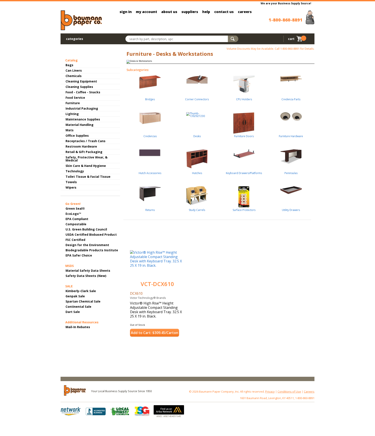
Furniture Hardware (291, 136)
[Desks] (197, 113)
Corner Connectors (197, 99)
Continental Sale (78, 306)
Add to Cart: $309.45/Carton (154, 333)
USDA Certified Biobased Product (91, 234)
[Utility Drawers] (291, 188)
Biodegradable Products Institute (92, 250)
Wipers (71, 187)
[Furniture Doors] (244, 121)
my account (146, 11)
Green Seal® (75, 208)
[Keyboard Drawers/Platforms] (244, 152)
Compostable (76, 224)
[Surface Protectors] (244, 195)
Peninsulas (291, 173)
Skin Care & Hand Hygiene (86, 166)
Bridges (150, 99)
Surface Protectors (244, 210)
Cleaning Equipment (81, 81)
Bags (69, 65)
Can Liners (74, 70)
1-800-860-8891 (286, 20)
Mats (70, 130)
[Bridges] (150, 80)
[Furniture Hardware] (291, 115)
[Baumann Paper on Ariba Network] (169, 410)
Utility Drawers (291, 210)
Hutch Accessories (150, 173)
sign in (126, 11)
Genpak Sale (75, 296)
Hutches (197, 173)
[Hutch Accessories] (150, 151)
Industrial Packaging (82, 108)
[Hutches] (197, 157)
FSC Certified (75, 240)
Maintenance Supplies (83, 119)
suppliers (189, 11)
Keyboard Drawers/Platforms (244, 173)
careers (245, 11)
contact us (224, 11)
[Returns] (150, 192)
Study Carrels (197, 210)
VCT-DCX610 (157, 284)
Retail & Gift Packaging (84, 152)
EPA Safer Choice (79, 255)
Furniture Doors (244, 136)
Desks (197, 136)
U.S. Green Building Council (86, 229)
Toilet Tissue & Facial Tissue (88, 176)
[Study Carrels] (197, 194)
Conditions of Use (289, 391)
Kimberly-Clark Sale (81, 291)
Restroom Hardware (81, 146)
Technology (75, 171)
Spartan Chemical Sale (83, 301)
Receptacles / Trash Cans (85, 141)
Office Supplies (77, 135)
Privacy (270, 391)
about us (169, 11)
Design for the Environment (87, 245)
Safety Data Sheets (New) (86, 276)
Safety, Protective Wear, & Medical (86, 158)
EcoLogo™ (73, 214)
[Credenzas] (150, 116)
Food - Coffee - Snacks (83, 92)
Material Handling (80, 125)
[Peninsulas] (291, 155)
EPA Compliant (77, 219)
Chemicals (74, 76)
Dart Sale (73, 312)
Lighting (72, 114)
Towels (71, 182)
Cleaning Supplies (79, 87)
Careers (309, 391)
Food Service (75, 97)
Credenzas (150, 136)
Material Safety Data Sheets (88, 270)
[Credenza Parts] (291, 77)
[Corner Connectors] (197, 78)
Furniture (73, 103)
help (206, 11)
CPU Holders (244, 99)
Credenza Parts (290, 99)
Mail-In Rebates (78, 327)
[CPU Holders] (244, 82)
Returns (150, 210)
